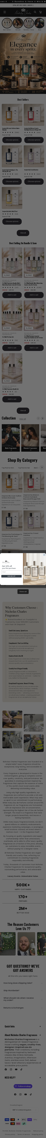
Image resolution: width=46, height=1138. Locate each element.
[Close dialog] (44, 555)
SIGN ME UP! (11, 576)
